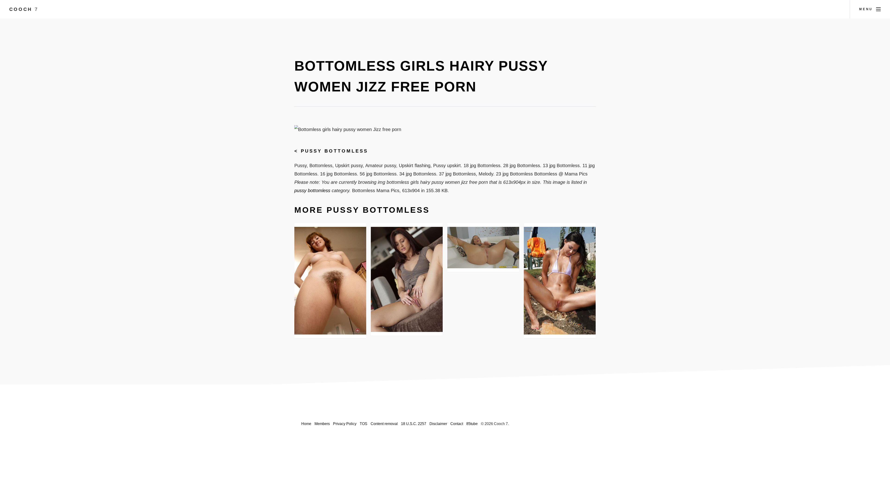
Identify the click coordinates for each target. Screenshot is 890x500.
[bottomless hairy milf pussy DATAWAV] (330, 280)
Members (322, 424)
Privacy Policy (344, 424)
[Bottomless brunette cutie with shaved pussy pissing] (560, 281)
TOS (363, 424)
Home (306, 424)
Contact (456, 424)
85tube (472, 424)
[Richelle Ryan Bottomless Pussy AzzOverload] (483, 248)
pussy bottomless (334, 150)
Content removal (384, 424)
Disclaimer (438, 424)
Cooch (23, 9)
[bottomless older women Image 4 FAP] (407, 279)
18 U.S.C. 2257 (413, 424)
